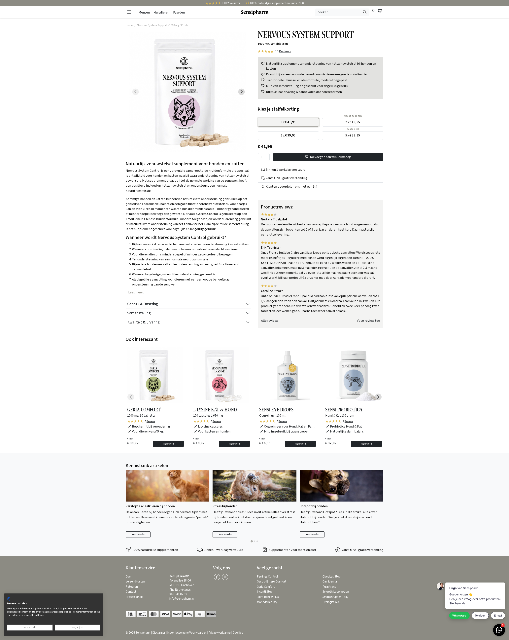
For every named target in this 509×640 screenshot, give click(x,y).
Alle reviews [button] (269, 320)
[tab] (252, 541)
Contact (131, 592)
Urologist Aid (330, 602)
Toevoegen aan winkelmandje (330, 157)
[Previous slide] (135, 92)
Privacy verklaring (220, 633)
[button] (129, 12)
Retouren (132, 587)
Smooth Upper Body (335, 597)
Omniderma (329, 582)
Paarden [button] (179, 12)
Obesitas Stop (331, 577)
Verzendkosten (135, 582)
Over (129, 577)
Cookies (238, 633)
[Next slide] (241, 92)
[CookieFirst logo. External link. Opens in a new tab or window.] (8, 599)
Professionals (134, 597)
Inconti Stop (265, 592)
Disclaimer (158, 633)
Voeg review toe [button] (368, 320)
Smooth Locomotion (335, 592)
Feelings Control (267, 577)
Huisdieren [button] (161, 12)
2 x (352, 122)
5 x (352, 135)
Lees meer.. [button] (136, 292)
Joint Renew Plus (268, 597)
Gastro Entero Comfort (271, 582)
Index (170, 633)
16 (283, 51)
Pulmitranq (329, 587)
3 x (288, 135)
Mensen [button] (144, 12)
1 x (288, 122)
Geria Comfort (266, 587)
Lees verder (138, 534)
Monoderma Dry (267, 602)
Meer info (168, 444)
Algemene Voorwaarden (191, 633)
